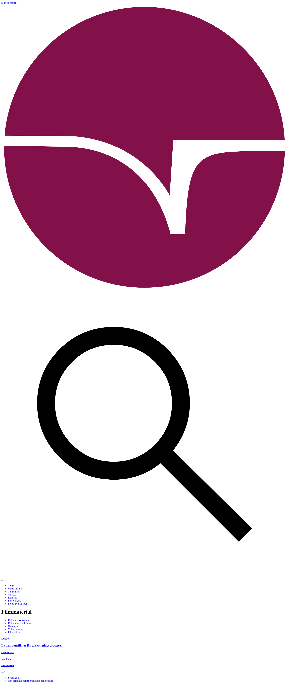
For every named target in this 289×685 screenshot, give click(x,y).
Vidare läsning (15, 629)
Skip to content (9, 2)
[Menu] (2, 580)
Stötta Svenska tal (17, 603)
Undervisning (15, 588)
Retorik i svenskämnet (19, 620)
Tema (11, 585)
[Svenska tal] (144, 289)
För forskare (14, 600)
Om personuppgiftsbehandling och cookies (30, 680)
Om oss (12, 594)
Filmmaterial (14, 632)
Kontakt (12, 597)
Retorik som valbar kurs (20, 623)
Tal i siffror (14, 591)
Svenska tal (14, 677)
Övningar (13, 626)
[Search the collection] (144, 576)
